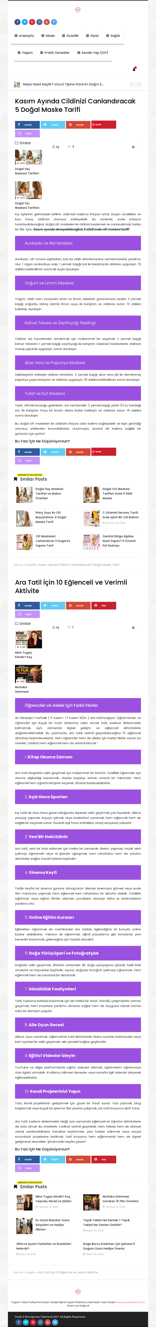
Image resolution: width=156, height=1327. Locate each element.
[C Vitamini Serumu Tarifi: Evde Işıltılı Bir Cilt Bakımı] (91, 518)
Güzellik (72, 35)
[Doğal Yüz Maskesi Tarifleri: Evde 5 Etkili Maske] (91, 495)
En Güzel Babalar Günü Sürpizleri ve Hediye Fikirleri (52, 1225)
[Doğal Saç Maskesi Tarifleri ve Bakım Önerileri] (24, 495)
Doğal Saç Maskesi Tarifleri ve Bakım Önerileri (49, 493)
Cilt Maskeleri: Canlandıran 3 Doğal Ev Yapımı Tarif (53, 541)
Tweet (55, 124)
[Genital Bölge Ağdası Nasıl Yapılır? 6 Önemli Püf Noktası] (91, 542)
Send (28, 133)
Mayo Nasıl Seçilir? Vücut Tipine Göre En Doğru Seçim (66, 84)
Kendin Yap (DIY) (94, 52)
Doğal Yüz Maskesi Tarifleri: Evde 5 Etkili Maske (117, 493)
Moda (50, 35)
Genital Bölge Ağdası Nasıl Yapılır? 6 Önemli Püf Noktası (119, 541)
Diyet (94, 35)
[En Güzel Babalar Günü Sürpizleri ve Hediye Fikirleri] (24, 1226)
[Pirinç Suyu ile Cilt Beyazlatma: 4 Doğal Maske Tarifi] (24, 518)
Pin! (104, 605)
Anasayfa (26, 35)
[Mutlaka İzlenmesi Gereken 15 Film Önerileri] (91, 1202)
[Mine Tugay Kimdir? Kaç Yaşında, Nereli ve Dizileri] (24, 1202)
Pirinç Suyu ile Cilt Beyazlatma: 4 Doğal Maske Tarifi (51, 517)
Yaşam (27, 52)
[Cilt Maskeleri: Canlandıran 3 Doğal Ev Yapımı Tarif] (24, 542)
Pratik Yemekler (57, 52)
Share (28, 124)
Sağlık (115, 35)
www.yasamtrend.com (130, 1302)
